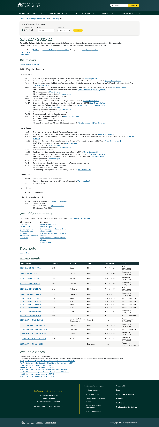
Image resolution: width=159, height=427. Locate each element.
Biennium (61, 28)
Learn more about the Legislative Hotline (48, 406)
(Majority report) (99, 90)
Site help (119, 399)
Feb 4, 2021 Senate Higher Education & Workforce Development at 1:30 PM (47, 363)
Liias (83, 50)
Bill (24, 30)
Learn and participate (82, 13)
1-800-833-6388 (55, 401)
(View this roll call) (99, 123)
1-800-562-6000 (48, 398)
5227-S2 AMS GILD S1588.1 (30, 298)
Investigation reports (93, 411)
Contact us (120, 403)
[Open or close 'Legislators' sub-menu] (113, 13)
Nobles (35, 50)
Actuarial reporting (92, 394)
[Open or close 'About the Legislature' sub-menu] (140, 13)
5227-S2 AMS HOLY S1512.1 (30, 301)
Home (22, 19)
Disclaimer (39, 423)
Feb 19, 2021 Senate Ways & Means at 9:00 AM (37, 367)
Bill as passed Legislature (29, 235)
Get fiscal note (25, 253)
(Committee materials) (113, 81)
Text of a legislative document (79, 218)
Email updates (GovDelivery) (126, 407)
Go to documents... (26, 52)
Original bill (24, 224)
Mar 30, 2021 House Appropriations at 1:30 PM (37, 374)
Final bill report (45, 242)
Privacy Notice (50, 423)
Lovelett (46, 50)
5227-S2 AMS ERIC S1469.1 (30, 278)
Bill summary (54, 19)
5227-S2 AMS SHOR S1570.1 (30, 312)
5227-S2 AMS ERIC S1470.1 (30, 284)
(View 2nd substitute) (84, 105)
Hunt (67, 50)
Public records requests (125, 394)
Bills (47, 19)
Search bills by (27, 28)
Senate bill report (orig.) (48, 224)
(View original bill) (91, 79)
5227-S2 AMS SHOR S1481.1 (30, 307)
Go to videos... (25, 55)
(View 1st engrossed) (85, 123)
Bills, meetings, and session (28, 13)
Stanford (95, 50)
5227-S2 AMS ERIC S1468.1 (30, 273)
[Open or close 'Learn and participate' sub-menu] (93, 13)
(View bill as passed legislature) (61, 201)
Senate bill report (46, 227)
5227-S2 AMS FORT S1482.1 (30, 294)
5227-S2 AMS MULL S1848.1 (30, 304)
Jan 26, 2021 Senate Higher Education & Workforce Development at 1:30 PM (47, 361)
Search (132, 5)
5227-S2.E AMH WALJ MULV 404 (34, 339)
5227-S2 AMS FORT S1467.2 (30, 289)
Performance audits (93, 390)
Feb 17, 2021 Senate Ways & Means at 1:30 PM (36, 365)
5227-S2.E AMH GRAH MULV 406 (34, 333)
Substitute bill (25, 227)
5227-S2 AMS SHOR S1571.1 (30, 316)
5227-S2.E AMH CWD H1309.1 (31, 320)
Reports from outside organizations (93, 406)
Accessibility (121, 386)
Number (40, 28)
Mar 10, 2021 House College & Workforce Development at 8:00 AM (44, 370)
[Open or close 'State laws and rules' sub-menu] (67, 13)
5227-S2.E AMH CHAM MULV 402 (34, 325)
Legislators (105, 13)
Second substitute (26, 229)
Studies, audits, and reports (94, 386)
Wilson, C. (52, 50)
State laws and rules (56, 13)
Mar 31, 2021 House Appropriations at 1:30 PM (37, 376)
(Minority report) (55, 92)
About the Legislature (129, 13)
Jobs (118, 390)
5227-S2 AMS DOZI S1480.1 (30, 268)
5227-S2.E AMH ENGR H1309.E (31, 344)
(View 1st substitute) (85, 90)
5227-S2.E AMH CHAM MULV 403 (34, 329)
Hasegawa (61, 50)
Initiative (31, 30)
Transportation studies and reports (95, 400)
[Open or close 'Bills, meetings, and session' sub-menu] (41, 13)
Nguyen (88, 50)
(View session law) (57, 206)
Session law (24, 238)
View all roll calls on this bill (29, 65)
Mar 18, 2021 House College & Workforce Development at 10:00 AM (44, 372)
